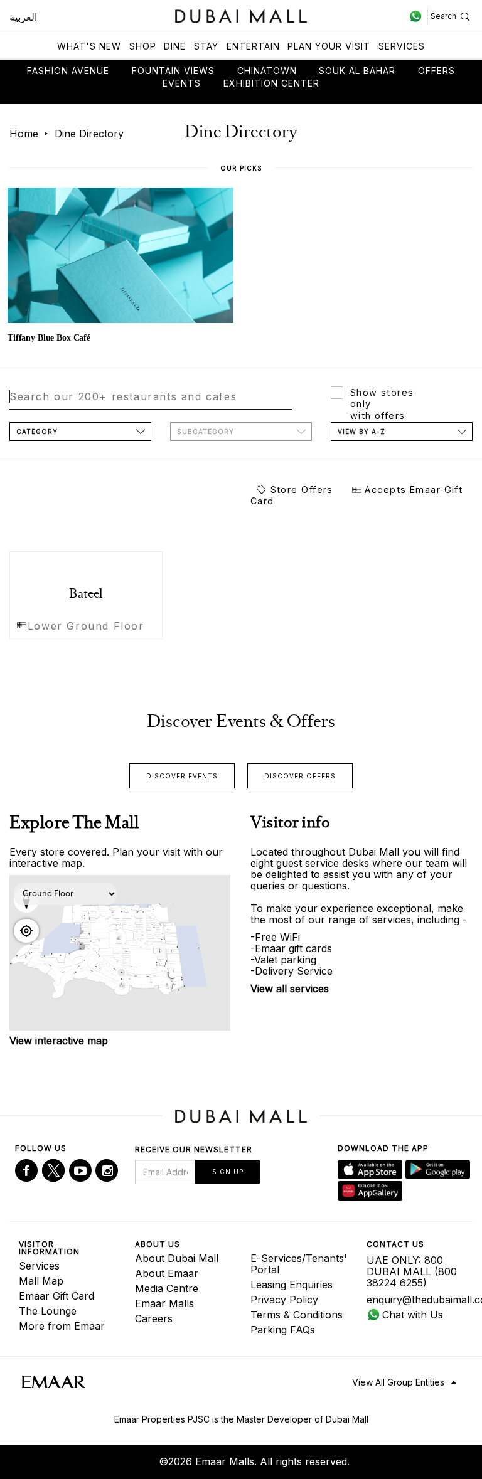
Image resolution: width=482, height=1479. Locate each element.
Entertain (253, 46)
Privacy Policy (284, 1299)
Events (182, 83)
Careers (154, 1318)
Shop (142, 46)
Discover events (182, 776)
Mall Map (41, 1281)
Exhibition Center (271, 83)
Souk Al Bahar (357, 70)
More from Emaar (62, 1326)
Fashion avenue (68, 70)
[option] (120, 267)
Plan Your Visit (328, 46)
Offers (436, 70)
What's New (89, 46)
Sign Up (228, 1171)
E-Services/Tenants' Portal (298, 1264)
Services (401, 46)
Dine (175, 46)
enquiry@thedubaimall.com (415, 1299)
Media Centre (166, 1288)
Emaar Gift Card (56, 1296)
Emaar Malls (164, 1303)
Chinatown (267, 70)
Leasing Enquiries (291, 1284)
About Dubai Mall (176, 1258)
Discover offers (300, 776)
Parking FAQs (282, 1329)
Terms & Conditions (296, 1314)
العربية (23, 17)
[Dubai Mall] (241, 14)
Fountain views (173, 70)
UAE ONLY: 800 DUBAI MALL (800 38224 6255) (412, 1271)
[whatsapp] (418, 15)
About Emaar (166, 1273)
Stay (206, 46)
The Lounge (48, 1311)
